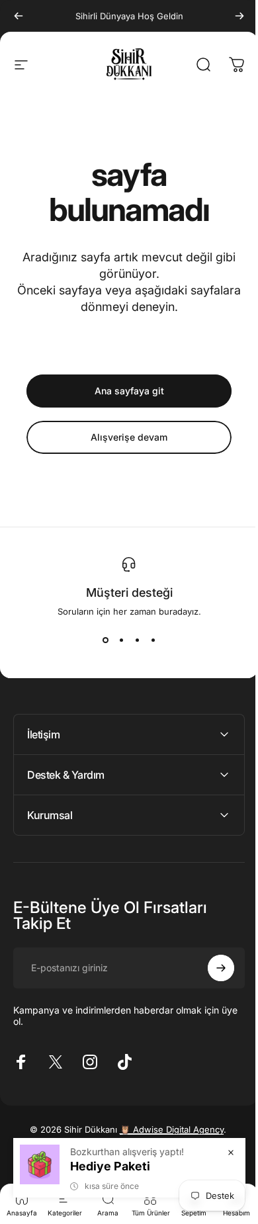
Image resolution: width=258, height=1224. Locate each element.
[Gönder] (211, 968)
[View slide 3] (137, 640)
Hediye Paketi (100, 1166)
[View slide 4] (153, 640)
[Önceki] (18, 16)
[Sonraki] (239, 16)
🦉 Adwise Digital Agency (166, 1129)
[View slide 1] (105, 640)
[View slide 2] (121, 640)
